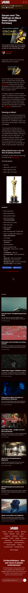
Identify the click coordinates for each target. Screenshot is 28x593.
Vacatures (10, 531)
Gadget (17, 538)
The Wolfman (7, 106)
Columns (19, 544)
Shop (18, 534)
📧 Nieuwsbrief (17, 267)
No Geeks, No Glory (19, 547)
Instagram (7, 536)
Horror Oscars (15, 157)
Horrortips (23, 538)
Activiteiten (5, 12)
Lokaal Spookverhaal (19, 542)
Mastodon (12, 534)
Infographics (8, 540)
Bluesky (6, 534)
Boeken (21, 536)
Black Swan (5, 84)
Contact (17, 531)
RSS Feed (23, 531)
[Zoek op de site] (24, 2)
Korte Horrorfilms (8, 542)
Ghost (16, 550)
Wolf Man (15, 271)
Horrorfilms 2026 (8, 547)
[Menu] (26, 2)
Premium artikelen (10, 544)
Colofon (4, 531)
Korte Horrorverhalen (18, 540)
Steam (22, 534)
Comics (11, 538)
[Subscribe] (24, 580)
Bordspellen (5, 538)
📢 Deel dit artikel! (7, 267)
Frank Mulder (9, 51)
